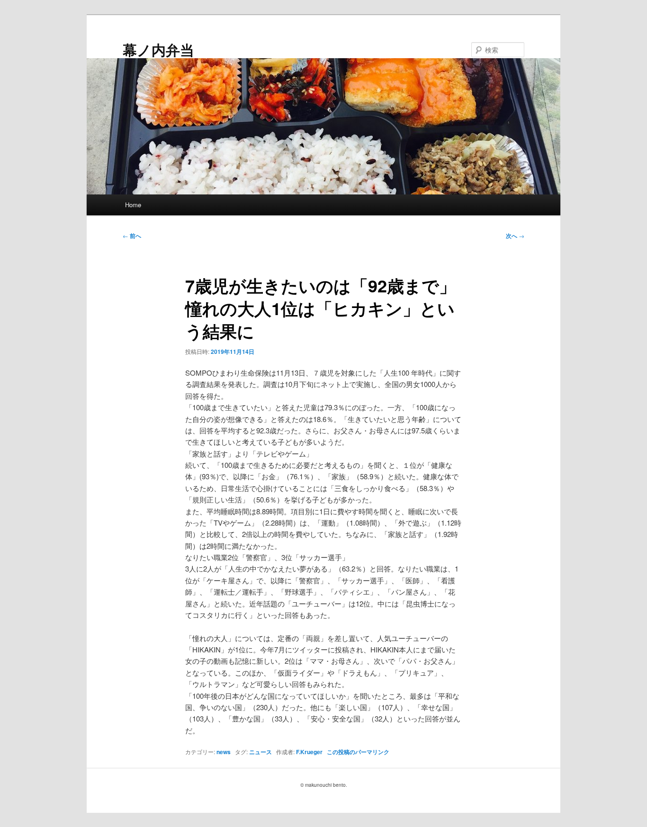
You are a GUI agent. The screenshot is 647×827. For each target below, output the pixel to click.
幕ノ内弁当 (158, 49)
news (223, 752)
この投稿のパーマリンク (358, 752)
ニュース (260, 752)
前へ (132, 235)
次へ (515, 235)
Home (133, 204)
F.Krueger (309, 752)
